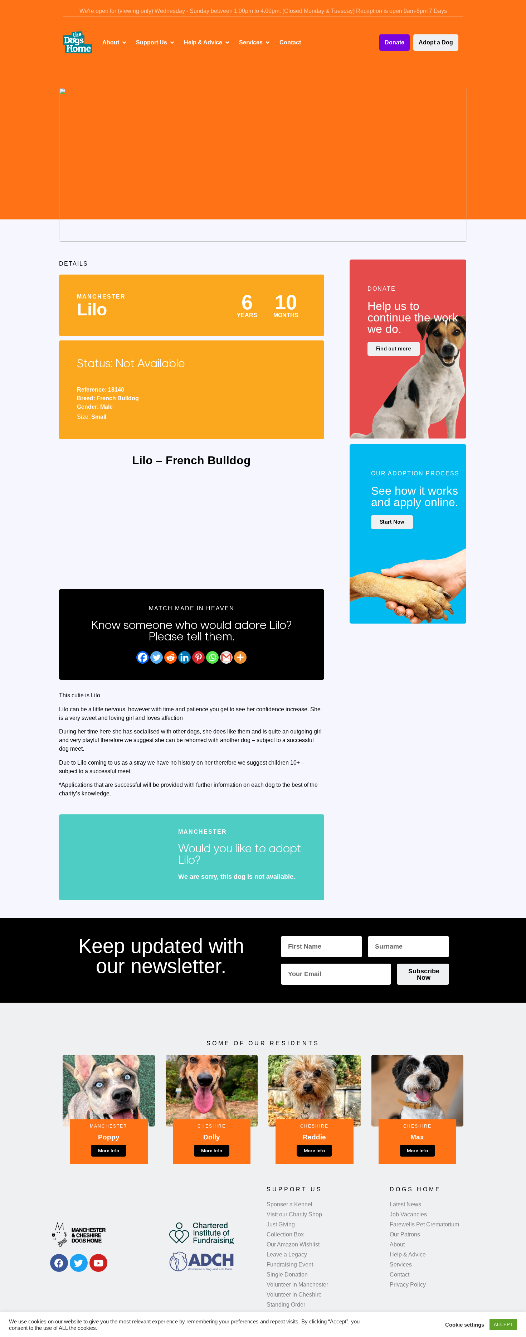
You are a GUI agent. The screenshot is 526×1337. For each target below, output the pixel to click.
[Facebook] (142, 657)
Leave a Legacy (287, 1254)
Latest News (405, 1204)
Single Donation (287, 1274)
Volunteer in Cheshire (294, 1295)
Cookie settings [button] (464, 1325)
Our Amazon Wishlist (293, 1244)
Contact (399, 1274)
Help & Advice (408, 1254)
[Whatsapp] (212, 657)
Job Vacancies (408, 1214)
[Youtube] (98, 1263)
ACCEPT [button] (503, 1324)
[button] (114, 42)
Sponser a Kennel (289, 1204)
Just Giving (281, 1224)
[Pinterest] (198, 657)
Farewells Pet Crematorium (424, 1224)
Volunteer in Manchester (297, 1285)
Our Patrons (405, 1234)
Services (401, 1264)
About (397, 1244)
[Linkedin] (184, 657)
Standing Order (286, 1305)
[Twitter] (156, 657)
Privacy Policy (408, 1285)
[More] (240, 657)
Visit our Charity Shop (294, 1214)
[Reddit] (170, 657)
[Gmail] (226, 657)
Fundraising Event (290, 1264)
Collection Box (285, 1234)
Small (98, 417)
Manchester (101, 297)
